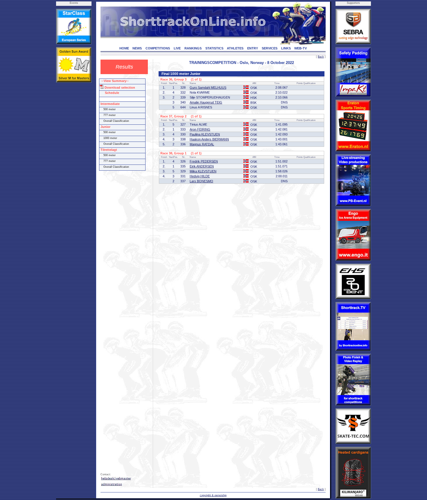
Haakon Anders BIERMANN (209, 139)
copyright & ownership (213, 495)
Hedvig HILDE (200, 176)
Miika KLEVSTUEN (203, 171)
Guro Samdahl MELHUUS (208, 87)
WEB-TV (300, 48)
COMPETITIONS (158, 48)
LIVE (177, 48)
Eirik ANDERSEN (202, 166)
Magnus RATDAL (202, 144)
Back (321, 56)
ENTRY (252, 48)
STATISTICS (214, 48)
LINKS (286, 48)
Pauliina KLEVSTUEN (205, 134)
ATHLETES (235, 48)
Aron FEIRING (200, 129)
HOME (124, 48)
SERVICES (269, 48)
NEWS (137, 48)
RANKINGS (193, 48)
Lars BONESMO (201, 181)
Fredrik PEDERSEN (204, 161)
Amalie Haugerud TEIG (206, 102)
